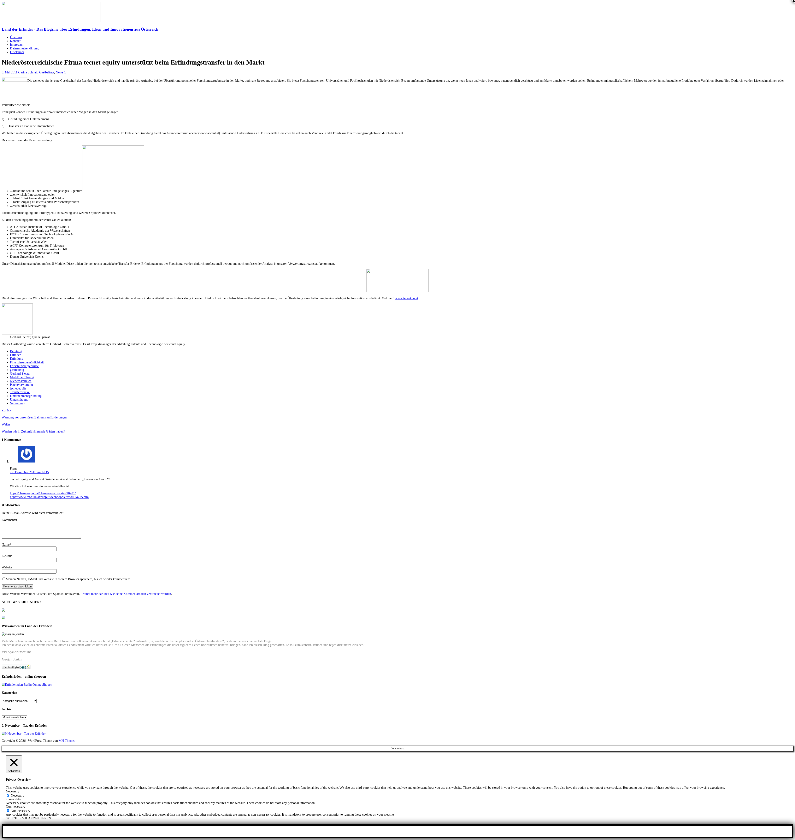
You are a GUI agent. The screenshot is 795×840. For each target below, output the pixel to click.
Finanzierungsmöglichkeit (27, 362)
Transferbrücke (20, 392)
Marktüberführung (22, 377)
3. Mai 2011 (9, 72)
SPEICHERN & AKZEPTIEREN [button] (28, 818)
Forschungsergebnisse (24, 366)
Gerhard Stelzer (20, 373)
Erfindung (16, 358)
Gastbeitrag (46, 72)
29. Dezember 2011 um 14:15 (29, 472)
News (59, 72)
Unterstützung (19, 399)
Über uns (16, 37)
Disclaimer (17, 52)
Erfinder (15, 355)
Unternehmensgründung (26, 396)
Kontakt (15, 41)
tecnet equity (18, 388)
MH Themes (67, 740)
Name (6, 544)
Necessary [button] (12, 791)
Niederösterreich (20, 381)
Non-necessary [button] (15, 806)
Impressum (17, 44)
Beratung (16, 351)
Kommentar (9, 520)
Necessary (17, 795)
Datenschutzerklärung (24, 48)
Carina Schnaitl (28, 72)
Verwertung (17, 403)
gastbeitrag (17, 369)
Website (7, 567)
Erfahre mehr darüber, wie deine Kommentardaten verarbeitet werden (126, 594)
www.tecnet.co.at (406, 298)
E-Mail (6, 556)
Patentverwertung (21, 384)
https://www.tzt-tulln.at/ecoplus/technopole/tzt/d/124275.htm (49, 497)
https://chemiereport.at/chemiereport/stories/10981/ (43, 493)
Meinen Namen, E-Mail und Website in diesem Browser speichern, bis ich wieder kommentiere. (68, 579)
